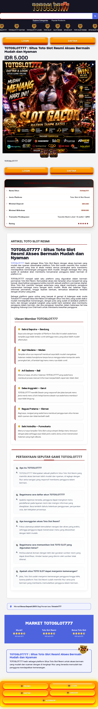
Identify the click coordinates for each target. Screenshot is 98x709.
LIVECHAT (74, 694)
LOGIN (25, 41)
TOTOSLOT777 (17, 263)
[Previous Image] (5, 107)
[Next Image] (93, 107)
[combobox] (46, 16)
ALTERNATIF (51, 701)
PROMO (27, 685)
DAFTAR (72, 41)
